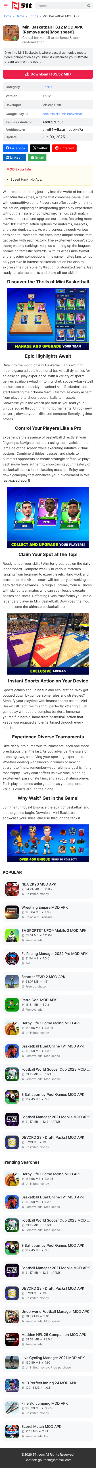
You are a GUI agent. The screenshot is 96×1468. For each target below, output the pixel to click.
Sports (33, 16)
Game (20, 16)
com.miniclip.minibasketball (62, 114)
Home (7, 16)
